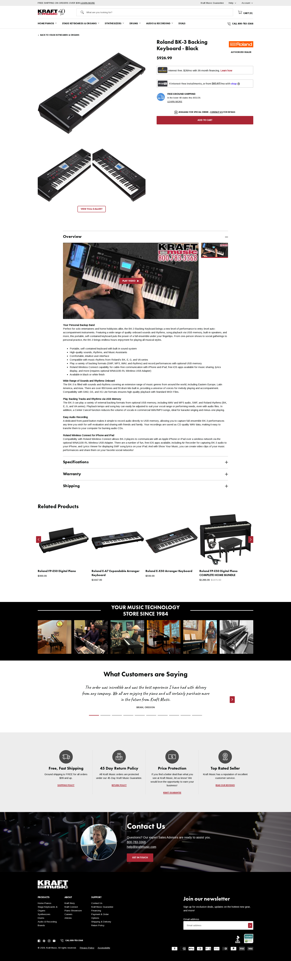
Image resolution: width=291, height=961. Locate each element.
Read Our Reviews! (225, 785)
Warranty (72, 474)
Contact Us (96, 903)
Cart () (248, 13)
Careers (68, 914)
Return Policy (97, 925)
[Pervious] (38, 539)
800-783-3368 (136, 842)
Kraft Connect (71, 907)
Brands (41, 925)
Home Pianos (44, 903)
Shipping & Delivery (101, 921)
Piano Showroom (73, 910)
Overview (72, 237)
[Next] (250, 539)
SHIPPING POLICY (65, 785)
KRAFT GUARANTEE (172, 793)
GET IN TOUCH (140, 857)
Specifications (76, 462)
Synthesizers (44, 914)
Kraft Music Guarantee (102, 907)
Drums (41, 918)
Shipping (71, 486)
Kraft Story (69, 903)
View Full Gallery (92, 209)
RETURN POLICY (119, 785)
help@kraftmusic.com (141, 847)
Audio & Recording (47, 921)
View (81, 561)
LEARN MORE (87, 3)
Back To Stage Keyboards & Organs (59, 35)
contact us (216, 112)
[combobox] (159, 12)
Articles (68, 918)
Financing (96, 910)
